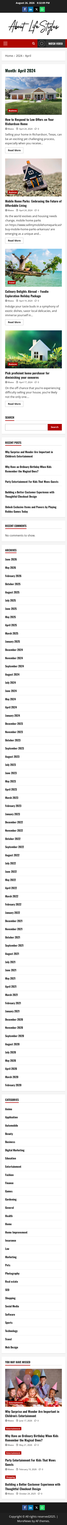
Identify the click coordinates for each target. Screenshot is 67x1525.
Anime (8, 1109)
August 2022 (12, 855)
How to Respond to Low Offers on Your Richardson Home (33, 96)
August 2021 (12, 954)
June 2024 (11, 691)
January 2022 (12, 913)
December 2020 (14, 1019)
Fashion (9, 1175)
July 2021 (10, 962)
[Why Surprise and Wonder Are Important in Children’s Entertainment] (33, 1388)
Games (9, 1191)
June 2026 (11, 559)
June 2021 (10, 970)
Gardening (10, 1199)
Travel (12, 282)
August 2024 (12, 674)
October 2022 (12, 839)
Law (7, 1249)
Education (10, 1158)
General (9, 1208)
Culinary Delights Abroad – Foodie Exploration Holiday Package (33, 268)
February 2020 (13, 1085)
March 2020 (11, 1077)
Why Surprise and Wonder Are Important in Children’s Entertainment (29, 454)
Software (10, 1314)
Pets (7, 1265)
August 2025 (12, 592)
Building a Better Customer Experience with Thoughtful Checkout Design (29, 494)
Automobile (11, 1125)
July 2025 (10, 600)
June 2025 (11, 609)
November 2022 (14, 830)
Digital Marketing (14, 1150)
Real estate (11, 1281)
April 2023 (11, 789)
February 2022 (13, 904)
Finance (9, 1183)
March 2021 (11, 995)
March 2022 (11, 896)
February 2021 (13, 1003)
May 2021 (10, 978)
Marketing (10, 1257)
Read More (15, 150)
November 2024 (14, 658)
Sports (9, 1322)
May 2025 (10, 617)
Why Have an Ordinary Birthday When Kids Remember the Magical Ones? (28, 469)
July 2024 (10, 682)
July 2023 (10, 765)
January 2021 (12, 1011)
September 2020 (14, 1036)
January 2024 (12, 715)
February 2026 (13, 576)
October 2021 (12, 937)
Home (8, 1224)
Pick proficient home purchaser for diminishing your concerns (33, 349)
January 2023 (12, 814)
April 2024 (11, 707)
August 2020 (12, 1044)
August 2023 (12, 756)
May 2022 (10, 880)
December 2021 (14, 921)
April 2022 (11, 888)
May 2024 (10, 699)
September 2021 (14, 945)
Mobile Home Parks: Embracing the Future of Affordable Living (33, 177)
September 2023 (14, 748)
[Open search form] (33, 43)
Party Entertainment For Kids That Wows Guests (31, 482)
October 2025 (12, 584)
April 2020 (11, 1069)
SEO (7, 1290)
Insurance (10, 1240)
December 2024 (14, 650)
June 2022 (11, 871)
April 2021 (10, 986)
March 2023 (11, 798)
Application (11, 1117)
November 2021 (14, 929)
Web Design (11, 1347)
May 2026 (10, 567)
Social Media (12, 1306)
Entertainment (13, 1166)
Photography (12, 1273)
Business (13, 110)
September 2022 (14, 847)
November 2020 (14, 1027)
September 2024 (14, 666)
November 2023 (14, 732)
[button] (5, 43)
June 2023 (11, 773)
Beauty (9, 1134)
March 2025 (11, 633)
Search (9, 417)
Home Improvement (16, 1232)
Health (9, 1216)
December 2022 (14, 822)
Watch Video (55, 43)
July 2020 (10, 1052)
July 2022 (10, 863)
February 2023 (13, 806)
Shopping (10, 1298)
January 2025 (12, 641)
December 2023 (14, 724)
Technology (11, 1331)
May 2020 (10, 1060)
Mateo (11, 128)
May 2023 (10, 781)
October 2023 (12, 740)
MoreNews (24, 1521)
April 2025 (11, 625)
